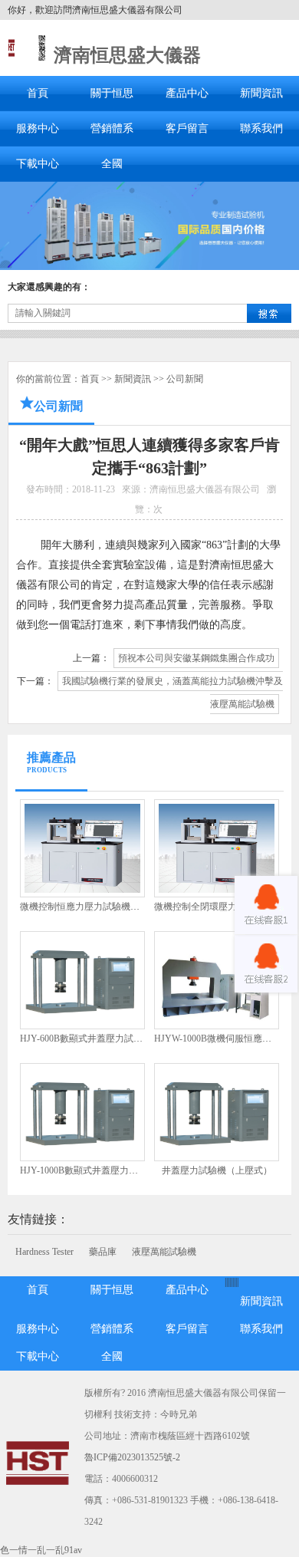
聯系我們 (261, 128)
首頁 (37, 93)
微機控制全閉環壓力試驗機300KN (223, 906)
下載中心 (37, 164)
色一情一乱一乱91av (41, 1550)
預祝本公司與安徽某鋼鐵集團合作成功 (196, 658)
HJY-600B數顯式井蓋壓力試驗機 (86, 1038)
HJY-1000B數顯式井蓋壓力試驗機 (88, 1170)
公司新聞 (184, 379)
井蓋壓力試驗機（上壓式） (217, 1170)
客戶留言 (187, 128)
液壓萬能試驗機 (164, 1251)
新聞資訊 (261, 93)
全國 (112, 164)
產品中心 (187, 93)
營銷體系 (111, 128)
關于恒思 (111, 93)
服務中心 (37, 128)
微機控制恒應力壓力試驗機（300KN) (95, 906)
